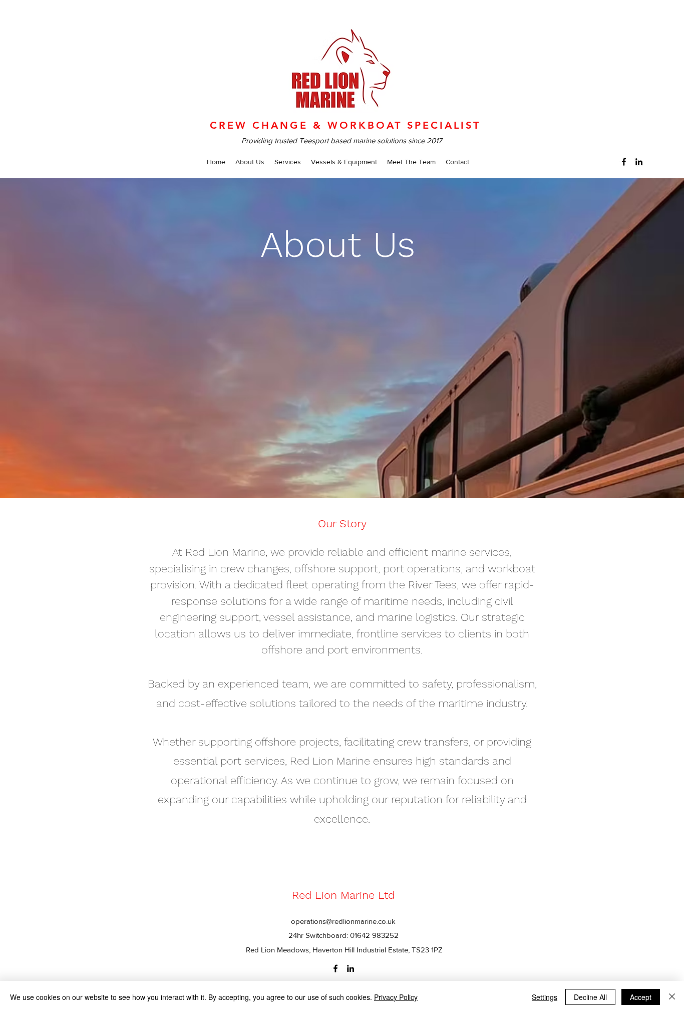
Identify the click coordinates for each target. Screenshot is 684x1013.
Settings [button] (544, 997)
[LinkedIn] (639, 162)
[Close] (672, 997)
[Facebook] (624, 162)
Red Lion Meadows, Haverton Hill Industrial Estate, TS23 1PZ (344, 949)
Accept (640, 997)
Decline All (590, 997)
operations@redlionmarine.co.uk (343, 921)
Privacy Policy (396, 997)
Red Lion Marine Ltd (343, 895)
